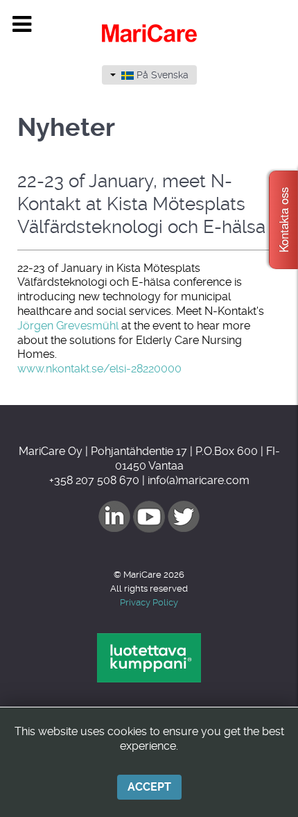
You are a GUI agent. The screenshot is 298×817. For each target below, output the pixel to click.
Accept (149, 786)
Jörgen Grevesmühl (68, 325)
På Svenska (161, 74)
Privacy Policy (149, 602)
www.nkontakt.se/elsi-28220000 (99, 368)
